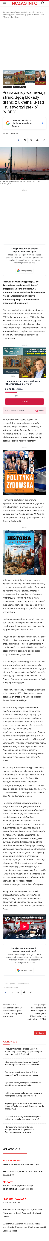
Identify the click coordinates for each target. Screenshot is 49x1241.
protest (12, 983)
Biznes (28, 12)
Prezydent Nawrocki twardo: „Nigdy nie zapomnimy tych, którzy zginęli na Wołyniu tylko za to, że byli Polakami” (23, 1051)
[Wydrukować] (37, 140)
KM (17, 133)
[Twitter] (24, 140)
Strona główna (8, 12)
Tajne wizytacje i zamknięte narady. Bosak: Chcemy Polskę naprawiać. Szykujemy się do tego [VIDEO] (24, 1106)
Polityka (22, 87)
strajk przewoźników (11, 987)
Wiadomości (20, 12)
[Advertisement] (24, 44)
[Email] (31, 140)
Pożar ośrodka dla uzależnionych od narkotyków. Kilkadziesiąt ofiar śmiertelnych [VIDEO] (36, 1013)
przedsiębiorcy (23, 983)
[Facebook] (18, 140)
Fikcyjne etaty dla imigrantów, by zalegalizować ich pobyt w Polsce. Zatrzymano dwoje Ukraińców (20, 1129)
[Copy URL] (43, 140)
